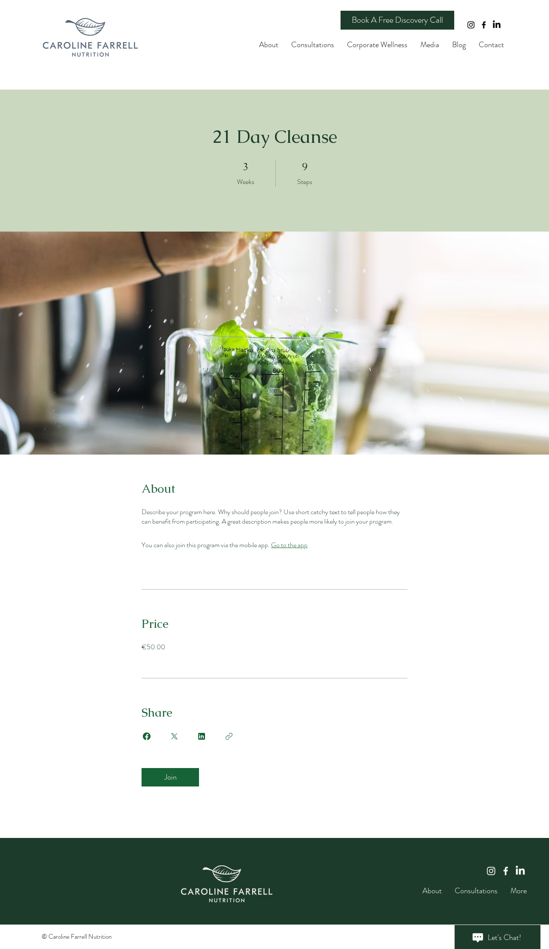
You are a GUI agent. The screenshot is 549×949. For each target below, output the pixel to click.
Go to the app (289, 545)
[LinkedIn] (496, 25)
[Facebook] (484, 25)
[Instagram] (471, 25)
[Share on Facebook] (147, 736)
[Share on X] (174, 736)
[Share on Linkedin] (201, 736)
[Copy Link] (229, 736)
